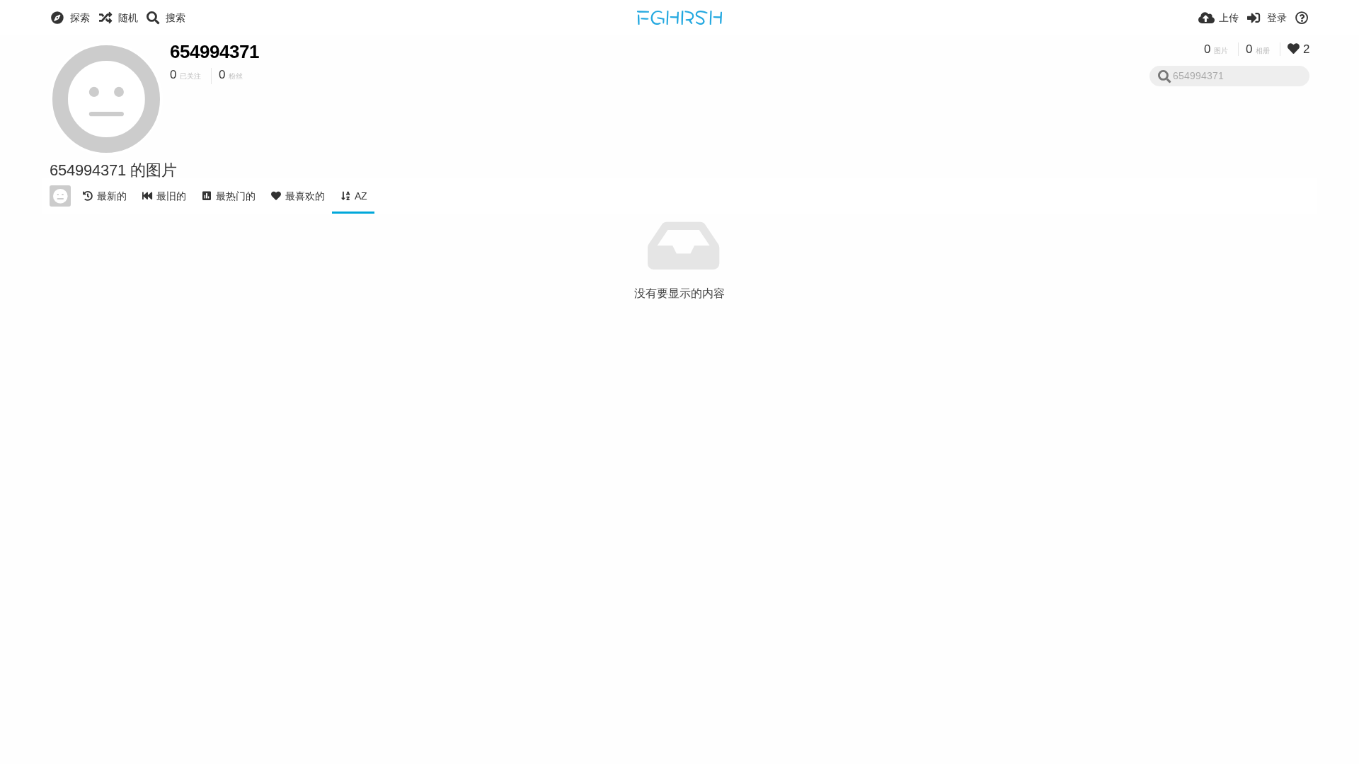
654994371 (214, 51)
